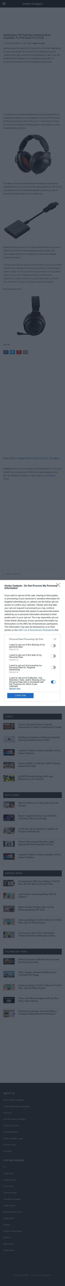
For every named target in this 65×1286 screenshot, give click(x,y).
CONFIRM (20, 695)
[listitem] (32, 639)
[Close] (59, 586)
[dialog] (32, 643)
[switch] (53, 645)
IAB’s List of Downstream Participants (36, 630)
